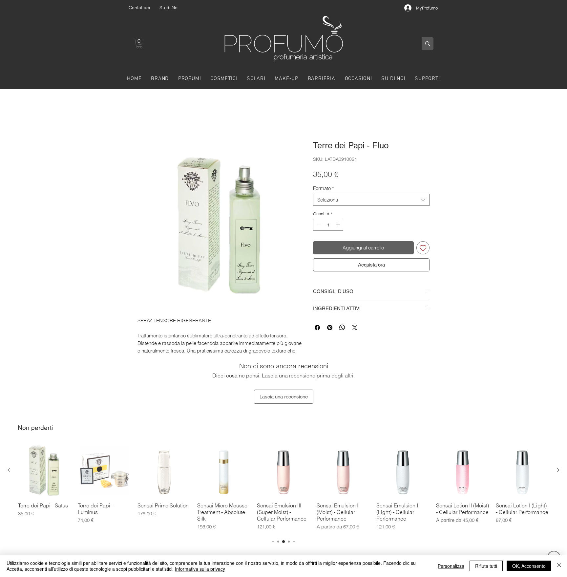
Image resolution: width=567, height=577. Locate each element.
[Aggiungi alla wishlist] (423, 248)
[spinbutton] (328, 224)
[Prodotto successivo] (558, 470)
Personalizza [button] (451, 566)
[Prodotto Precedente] (9, 470)
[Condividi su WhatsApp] (342, 327)
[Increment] (339, 224)
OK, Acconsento (529, 566)
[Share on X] (355, 327)
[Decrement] (318, 224)
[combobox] (371, 200)
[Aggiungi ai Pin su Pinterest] (330, 327)
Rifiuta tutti (486, 566)
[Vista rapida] (44, 470)
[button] (139, 43)
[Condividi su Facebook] (317, 327)
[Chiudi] (559, 566)
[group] (283, 487)
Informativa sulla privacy (200, 569)
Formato (323, 188)
